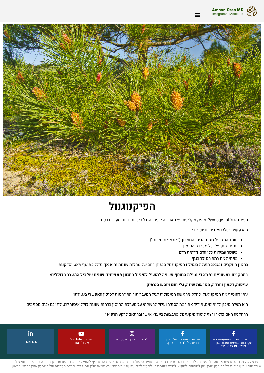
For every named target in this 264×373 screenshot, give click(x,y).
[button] (197, 14)
